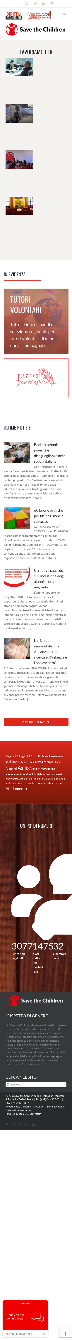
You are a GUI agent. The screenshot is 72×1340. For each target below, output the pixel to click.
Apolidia (25, 774)
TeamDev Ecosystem (30, 1113)
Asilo (23, 768)
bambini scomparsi (37, 783)
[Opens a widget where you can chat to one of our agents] (25, 1319)
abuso (44, 756)
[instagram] (20, 1124)
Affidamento (16, 788)
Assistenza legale (25, 761)
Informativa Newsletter (19, 1110)
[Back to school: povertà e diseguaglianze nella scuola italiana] (17, 452)
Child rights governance (44, 774)
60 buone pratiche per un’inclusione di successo (49, 515)
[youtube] (33, 1124)
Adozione (55, 783)
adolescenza (12, 774)
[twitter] (13, 1124)
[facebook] (7, 1124)
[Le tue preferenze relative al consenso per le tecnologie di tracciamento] (65, 1333)
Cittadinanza (43, 761)
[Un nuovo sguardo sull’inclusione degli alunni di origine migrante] (17, 578)
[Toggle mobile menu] (64, 13)
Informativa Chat (56, 1106)
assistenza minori (15, 783)
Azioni (33, 755)
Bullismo (56, 761)
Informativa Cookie (33, 1106)
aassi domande (56, 778)
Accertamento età (42, 769)
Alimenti (11, 769)
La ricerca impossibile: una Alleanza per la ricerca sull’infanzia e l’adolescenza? (50, 651)
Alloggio (21, 756)
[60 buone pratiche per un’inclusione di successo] (17, 518)
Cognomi (11, 756)
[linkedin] (26, 1124)
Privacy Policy (13, 1106)
